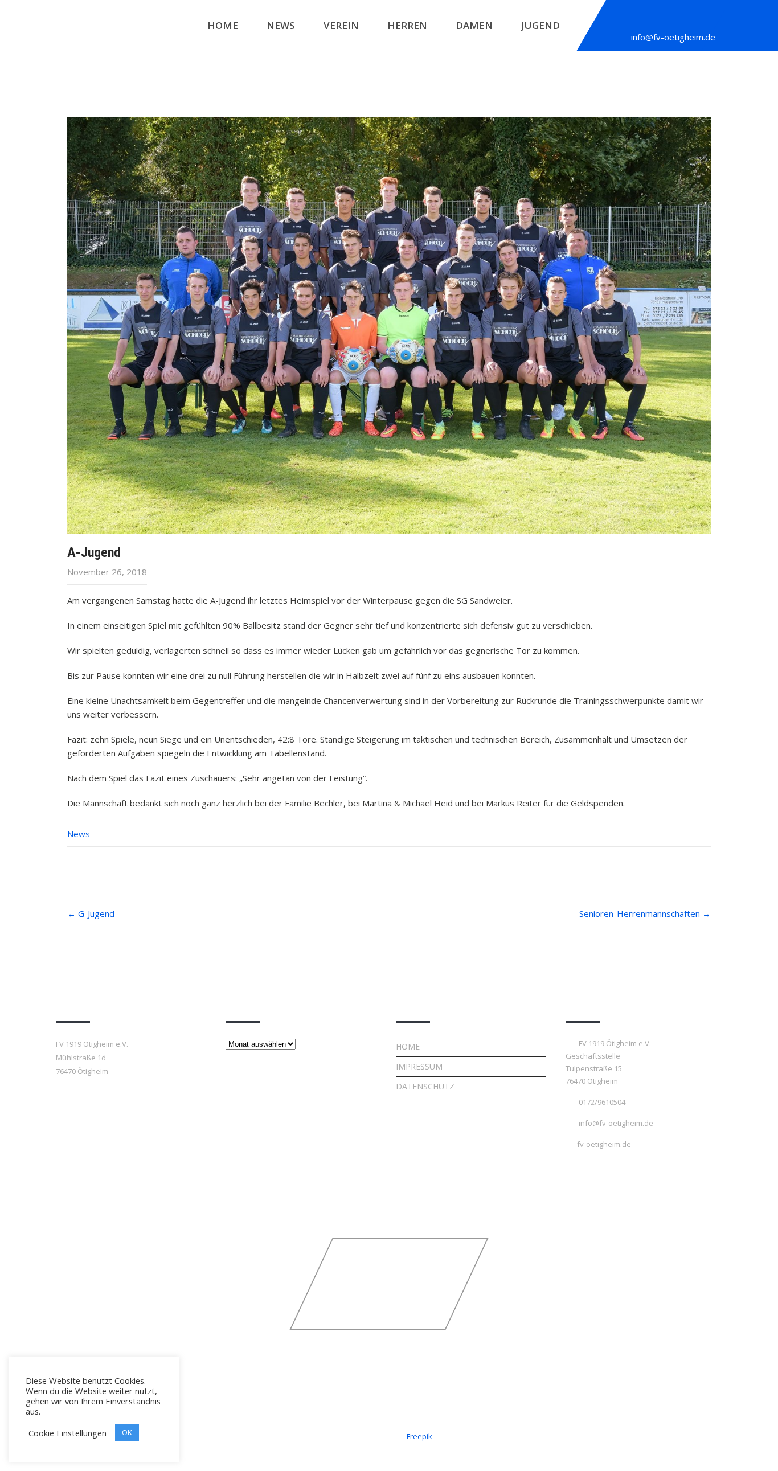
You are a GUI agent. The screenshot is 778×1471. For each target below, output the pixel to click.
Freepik (419, 1436)
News (281, 25)
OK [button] (127, 1432)
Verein (341, 25)
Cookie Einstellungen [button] (67, 1433)
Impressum (419, 1066)
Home (222, 25)
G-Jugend (90, 913)
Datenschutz (425, 1086)
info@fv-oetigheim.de (673, 37)
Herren (407, 25)
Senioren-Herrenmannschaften (645, 913)
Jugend (540, 25)
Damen (474, 25)
